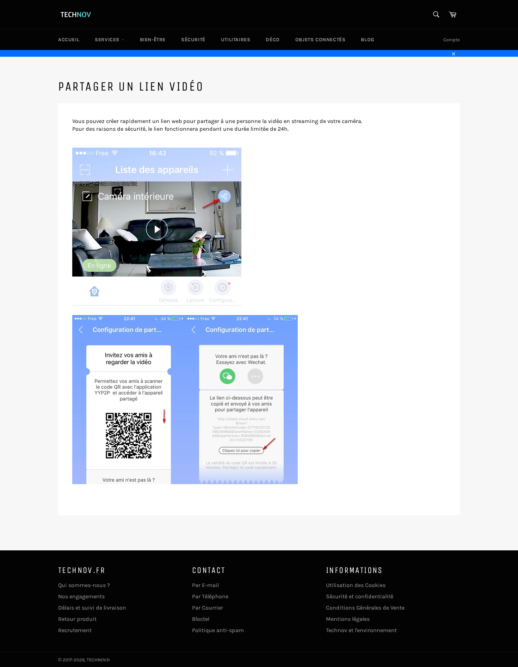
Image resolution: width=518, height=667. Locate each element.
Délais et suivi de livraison (92, 607)
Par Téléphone (210, 596)
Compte (451, 39)
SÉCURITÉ (193, 40)
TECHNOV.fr (98, 659)
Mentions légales (348, 619)
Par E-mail (205, 585)
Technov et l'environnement (361, 630)
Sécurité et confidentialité (359, 596)
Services (108, 40)
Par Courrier (207, 607)
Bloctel (200, 619)
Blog (367, 40)
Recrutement (75, 630)
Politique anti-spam (218, 630)
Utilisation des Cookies (356, 585)
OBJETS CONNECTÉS (320, 40)
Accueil (68, 40)
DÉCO (272, 40)
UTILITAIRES (236, 40)
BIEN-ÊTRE (153, 40)
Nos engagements (81, 596)
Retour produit (77, 619)
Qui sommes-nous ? (84, 585)
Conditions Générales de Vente (365, 607)
